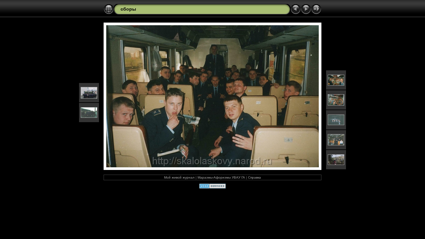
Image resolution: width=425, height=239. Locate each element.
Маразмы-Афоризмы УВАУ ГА (221, 177)
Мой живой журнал (179, 177)
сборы (128, 9)
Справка (254, 177)
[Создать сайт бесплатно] (212, 187)
